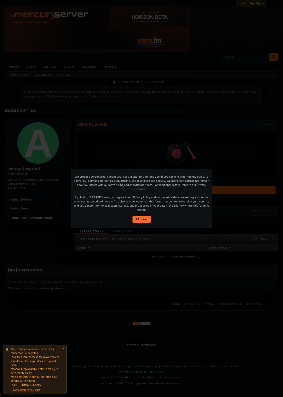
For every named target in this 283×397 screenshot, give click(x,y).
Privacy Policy (141, 197)
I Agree (141, 219)
